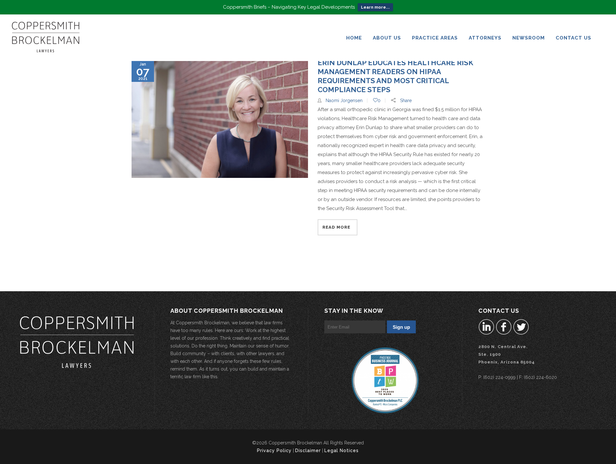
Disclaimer (308, 450)
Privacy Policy (274, 450)
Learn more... (375, 7)
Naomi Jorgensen (344, 100)
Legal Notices (341, 450)
